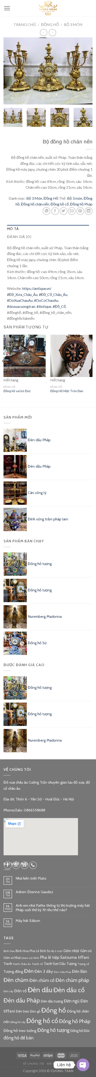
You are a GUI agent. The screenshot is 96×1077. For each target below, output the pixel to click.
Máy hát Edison (28, 920)
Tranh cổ (37, 964)
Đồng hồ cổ (60, 204)
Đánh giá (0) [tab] (19, 237)
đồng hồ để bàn (18, 1038)
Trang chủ (25, 24)
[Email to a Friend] (72, 211)
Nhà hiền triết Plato (31, 878)
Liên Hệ (67, 1063)
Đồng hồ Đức (80, 1030)
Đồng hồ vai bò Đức (17, 391)
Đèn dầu (40, 990)
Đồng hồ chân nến (35, 204)
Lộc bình (34, 958)
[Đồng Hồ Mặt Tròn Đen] (71, 356)
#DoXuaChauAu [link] (20, 300)
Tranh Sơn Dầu (54, 964)
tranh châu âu (22, 964)
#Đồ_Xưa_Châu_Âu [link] (22, 294)
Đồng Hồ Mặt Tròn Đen (66, 391)
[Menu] (6, 8)
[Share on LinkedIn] (89, 211)
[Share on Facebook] (55, 211)
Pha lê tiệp (49, 957)
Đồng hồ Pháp (81, 204)
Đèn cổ (20, 990)
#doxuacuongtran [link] (21, 306)
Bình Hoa (9, 951)
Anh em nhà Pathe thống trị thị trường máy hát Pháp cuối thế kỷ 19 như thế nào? (53, 907)
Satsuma (68, 957)
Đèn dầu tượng (52, 1001)
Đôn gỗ (35, 1011)
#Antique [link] (44, 306)
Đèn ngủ (71, 1001)
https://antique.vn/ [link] (36, 288)
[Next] (85, 71)
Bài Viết (53, 1063)
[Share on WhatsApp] (46, 211)
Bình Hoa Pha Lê (27, 951)
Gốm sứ (86, 951)
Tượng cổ (83, 964)
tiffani (83, 957)
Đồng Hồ (50, 24)
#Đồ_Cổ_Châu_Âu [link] (53, 294)
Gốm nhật (71, 951)
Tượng (71, 963)
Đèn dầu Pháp (21, 1000)
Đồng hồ (53, 1010)
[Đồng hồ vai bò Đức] (24, 356)
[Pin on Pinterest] (80, 211)
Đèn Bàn (79, 971)
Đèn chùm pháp (72, 980)
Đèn (29, 971)
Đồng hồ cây (17, 1022)
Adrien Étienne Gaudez (34, 892)
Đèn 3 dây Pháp (62, 972)
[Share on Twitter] (63, 211)
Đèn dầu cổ (69, 990)
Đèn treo (22, 1011)
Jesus (25, 958)
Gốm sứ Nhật (12, 958)
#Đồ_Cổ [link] (59, 306)
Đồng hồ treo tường (19, 1030)
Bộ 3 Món (73, 24)
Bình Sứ (45, 951)
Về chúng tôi (33, 1063)
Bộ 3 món (74, 198)
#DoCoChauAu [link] (46, 300)
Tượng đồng (13, 971)
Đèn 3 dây (43, 971)
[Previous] (11, 71)
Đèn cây (8, 991)
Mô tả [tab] (13, 229)
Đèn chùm (15, 979)
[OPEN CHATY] (83, 1065)
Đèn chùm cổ (42, 980)
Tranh (7, 964)
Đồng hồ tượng (53, 1030)
